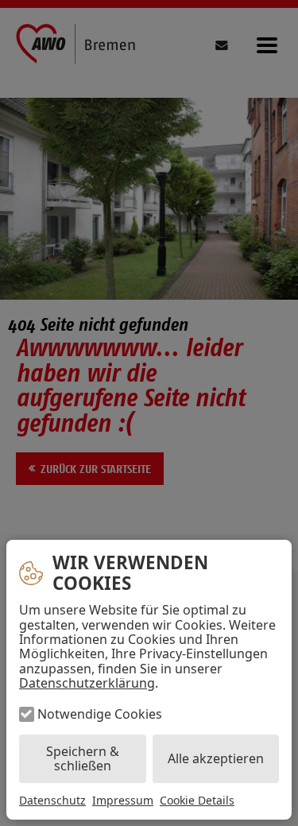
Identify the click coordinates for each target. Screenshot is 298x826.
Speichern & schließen (82, 758)
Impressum (122, 800)
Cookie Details (197, 800)
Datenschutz (52, 800)
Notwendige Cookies (99, 714)
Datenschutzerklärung (87, 683)
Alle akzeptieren (216, 758)
